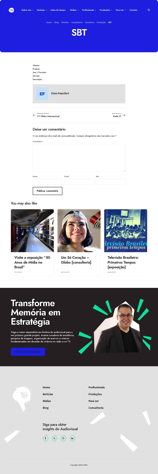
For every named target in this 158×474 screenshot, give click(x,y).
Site (97, 176)
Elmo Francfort (60, 93)
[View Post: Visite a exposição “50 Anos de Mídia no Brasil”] (32, 230)
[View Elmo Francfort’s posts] (42, 94)
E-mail (66, 176)
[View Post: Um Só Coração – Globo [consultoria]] (78, 230)
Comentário (38, 141)
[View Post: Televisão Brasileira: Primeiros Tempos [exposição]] (125, 230)
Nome (35, 176)
